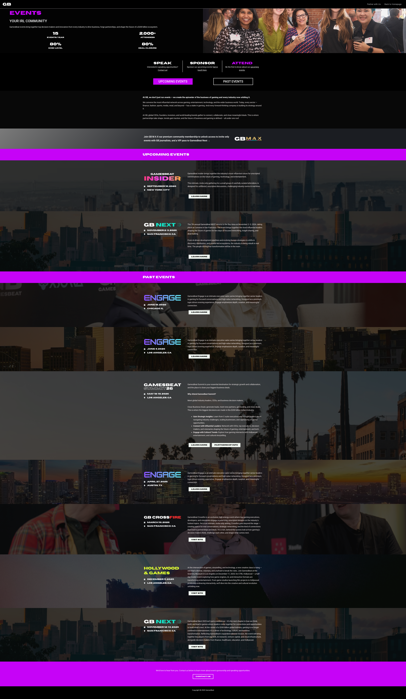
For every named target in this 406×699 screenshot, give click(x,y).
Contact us (162, 70)
